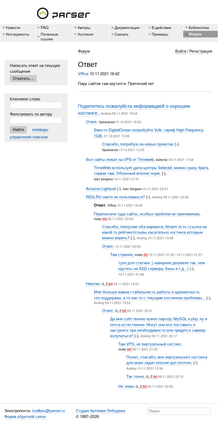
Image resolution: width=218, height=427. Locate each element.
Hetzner (92, 283)
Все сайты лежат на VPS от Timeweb (120, 159)
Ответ (91, 121)
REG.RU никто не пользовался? (115, 196)
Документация (127, 27)
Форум (195, 33)
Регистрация (200, 51)
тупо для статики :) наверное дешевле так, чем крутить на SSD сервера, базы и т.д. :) (161, 265)
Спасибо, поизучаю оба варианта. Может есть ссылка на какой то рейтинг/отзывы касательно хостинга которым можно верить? (154, 232)
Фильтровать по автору (31, 114)
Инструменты (17, 34)
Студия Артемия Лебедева (100, 410)
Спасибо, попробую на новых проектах (138, 144)
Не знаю (125, 386)
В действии (161, 27)
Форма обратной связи (25, 416)
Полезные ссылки (49, 36)
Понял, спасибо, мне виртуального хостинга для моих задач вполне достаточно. (166, 359)
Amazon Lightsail (101, 188)
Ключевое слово (25, 98)
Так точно (135, 376)
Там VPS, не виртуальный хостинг (149, 344)
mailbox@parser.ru (48, 410)
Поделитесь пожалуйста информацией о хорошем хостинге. (134, 109)
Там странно (121, 254)
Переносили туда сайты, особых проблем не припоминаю (146, 213)
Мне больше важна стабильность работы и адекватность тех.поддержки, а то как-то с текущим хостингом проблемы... (149, 294)
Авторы (84, 27)
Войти (180, 51)
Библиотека (199, 27)
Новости (13, 27)
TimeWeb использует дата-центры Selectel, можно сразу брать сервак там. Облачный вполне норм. (151, 170)
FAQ (44, 27)
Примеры (160, 34)
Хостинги (85, 34)
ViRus (83, 73)
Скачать (121, 34)
